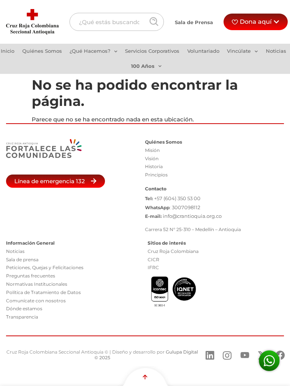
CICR (153, 259)
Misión (152, 150)
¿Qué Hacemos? (89, 51)
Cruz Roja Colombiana (173, 251)
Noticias (276, 51)
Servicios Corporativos (152, 51)
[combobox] (116, 22)
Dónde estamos (24, 308)
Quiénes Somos (42, 51)
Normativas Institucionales (36, 284)
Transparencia (22, 317)
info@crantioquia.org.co (192, 216)
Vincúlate (239, 51)
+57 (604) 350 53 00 (177, 198)
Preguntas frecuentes (30, 276)
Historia (154, 166)
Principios (156, 175)
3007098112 (186, 207)
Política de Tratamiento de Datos (43, 292)
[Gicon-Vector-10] (245, 355)
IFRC (153, 267)
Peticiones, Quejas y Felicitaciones (44, 267)
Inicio (7, 51)
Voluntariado (203, 51)
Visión (152, 158)
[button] (55, 181)
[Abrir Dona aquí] (276, 21)
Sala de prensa (22, 259)
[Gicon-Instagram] (227, 355)
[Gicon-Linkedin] (209, 355)
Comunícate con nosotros (36, 300)
